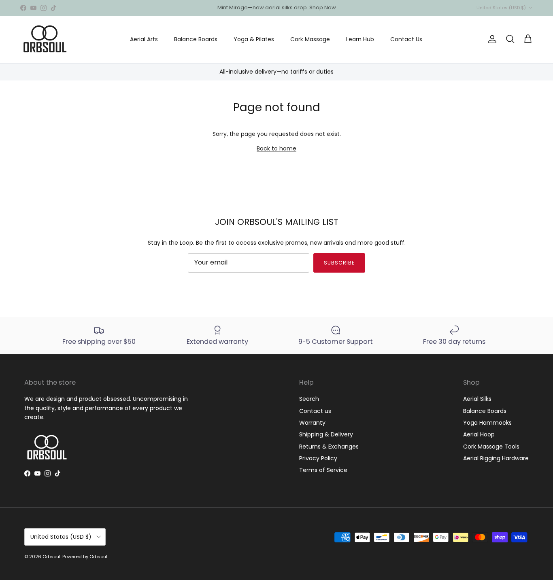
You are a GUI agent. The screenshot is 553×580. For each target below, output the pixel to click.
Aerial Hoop (479, 434)
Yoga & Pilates (254, 39)
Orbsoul (51, 556)
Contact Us (406, 39)
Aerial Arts (144, 39)
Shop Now (344, 11)
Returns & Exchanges (329, 446)
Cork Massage (310, 39)
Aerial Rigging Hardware (496, 458)
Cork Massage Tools (491, 446)
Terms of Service (323, 470)
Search (309, 399)
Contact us (315, 411)
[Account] (490, 39)
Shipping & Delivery (326, 434)
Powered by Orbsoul (84, 556)
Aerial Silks (477, 399)
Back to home (276, 148)
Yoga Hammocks (487, 423)
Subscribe (339, 262)
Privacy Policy (318, 458)
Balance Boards (195, 39)
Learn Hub (360, 39)
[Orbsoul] (44, 39)
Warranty (312, 423)
